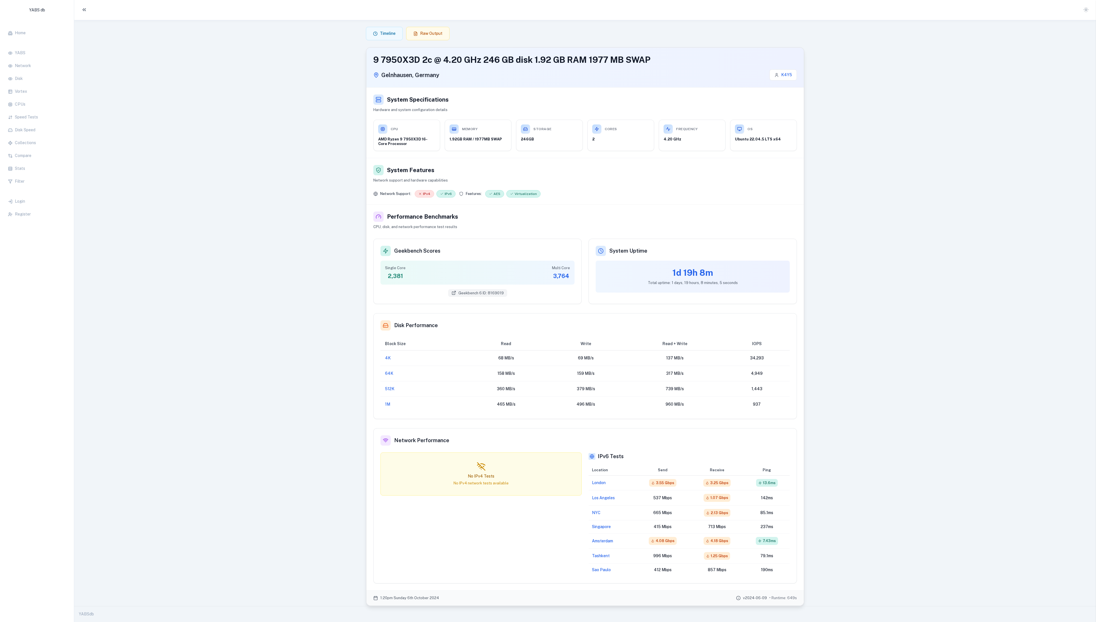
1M (387, 404)
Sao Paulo (601, 569)
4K (388, 358)
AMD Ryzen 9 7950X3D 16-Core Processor (403, 141)
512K (389, 389)
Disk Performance (416, 325)
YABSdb (86, 614)
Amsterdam (602, 541)
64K (389, 373)
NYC (596, 512)
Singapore (601, 526)
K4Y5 (786, 75)
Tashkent (601, 555)
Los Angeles (603, 498)
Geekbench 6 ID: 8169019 (481, 293)
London (599, 482)
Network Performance (421, 440)
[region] (37, 120)
